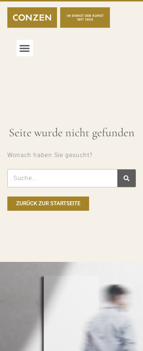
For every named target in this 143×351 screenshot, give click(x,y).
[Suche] (126, 178)
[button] (24, 48)
